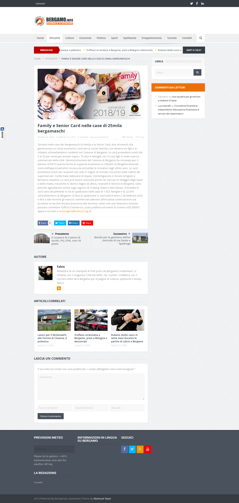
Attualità (54, 38)
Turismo (172, 38)
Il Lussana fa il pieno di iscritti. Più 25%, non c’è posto (66, 241)
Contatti (40, 3)
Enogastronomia (152, 38)
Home (40, 38)
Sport (114, 38)
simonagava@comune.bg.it (74, 211)
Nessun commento (99, 137)
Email (141, 137)
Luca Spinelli (164, 105)
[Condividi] (2, 132)
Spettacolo (129, 38)
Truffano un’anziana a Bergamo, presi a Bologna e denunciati (105, 50)
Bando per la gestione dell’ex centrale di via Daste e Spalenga (112, 240)
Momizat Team (102, 498)
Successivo (120, 233)
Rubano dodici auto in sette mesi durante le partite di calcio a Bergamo (127, 338)
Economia (85, 38)
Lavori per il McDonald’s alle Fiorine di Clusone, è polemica (52, 338)
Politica (101, 38)
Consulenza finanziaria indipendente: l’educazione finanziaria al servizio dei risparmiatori (178, 109)
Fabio (51, 137)
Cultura (69, 38)
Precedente (62, 233)
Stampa (129, 137)
